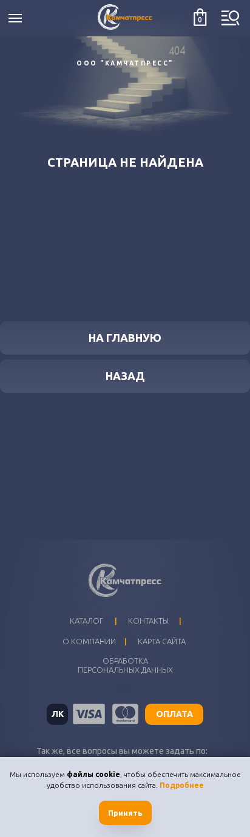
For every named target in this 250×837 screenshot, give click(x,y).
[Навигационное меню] (15, 18)
